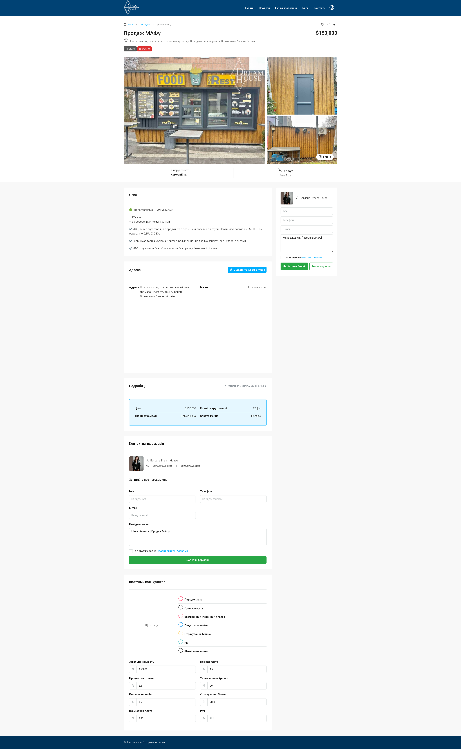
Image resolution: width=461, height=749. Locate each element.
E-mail (133, 507)
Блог (305, 8)
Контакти (319, 8)
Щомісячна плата (140, 710)
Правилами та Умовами (172, 551)
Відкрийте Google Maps (249, 269)
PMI (202, 710)
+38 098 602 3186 (161, 465)
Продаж (130, 49)
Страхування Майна (213, 694)
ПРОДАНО (144, 49)
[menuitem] (331, 8)
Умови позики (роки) (214, 678)
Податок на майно (141, 694)
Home (131, 24)
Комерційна (144, 24)
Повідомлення (139, 524)
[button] (322, 24)
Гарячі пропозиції (286, 8)
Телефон (206, 491)
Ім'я (131, 491)
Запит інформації (197, 560)
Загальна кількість (141, 661)
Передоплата (209, 661)
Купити (249, 8)
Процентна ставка (141, 678)
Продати (264, 8)
